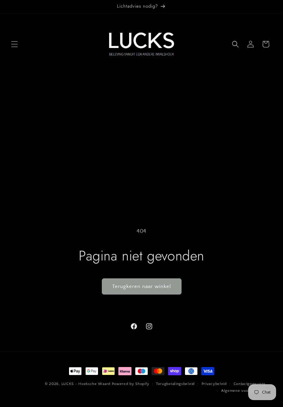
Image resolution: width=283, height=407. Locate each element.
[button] (14, 44)
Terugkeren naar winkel (141, 286)
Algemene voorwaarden (243, 391)
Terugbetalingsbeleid (175, 384)
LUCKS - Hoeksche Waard (85, 384)
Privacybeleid (214, 384)
